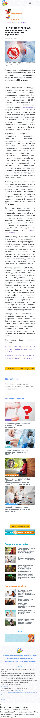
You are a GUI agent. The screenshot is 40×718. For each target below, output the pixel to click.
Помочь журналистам (20, 526)
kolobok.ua (20, 637)
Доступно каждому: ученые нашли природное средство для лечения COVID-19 (20, 348)
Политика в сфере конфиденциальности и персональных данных (19, 692)
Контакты (3, 699)
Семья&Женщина (16, 655)
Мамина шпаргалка (11, 661)
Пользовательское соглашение (9, 695)
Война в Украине (16, 13)
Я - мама (6, 655)
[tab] (20, 631)
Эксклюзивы (15, 19)
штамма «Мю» (29, 107)
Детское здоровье (11, 503)
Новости (16, 23)
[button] (30, 3)
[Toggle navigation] (35, 3)
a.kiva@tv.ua (4, 686)
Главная (8, 23)
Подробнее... (24, 709)
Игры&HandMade (13, 658)
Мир (24, 23)
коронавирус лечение (14, 386)
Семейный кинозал (30, 655)
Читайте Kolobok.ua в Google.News (20, 369)
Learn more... (30, 714)
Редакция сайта (5, 697)
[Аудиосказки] (20, 532)
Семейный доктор (26, 658)
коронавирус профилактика (17, 384)
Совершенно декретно (27, 661)
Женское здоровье (11, 475)
